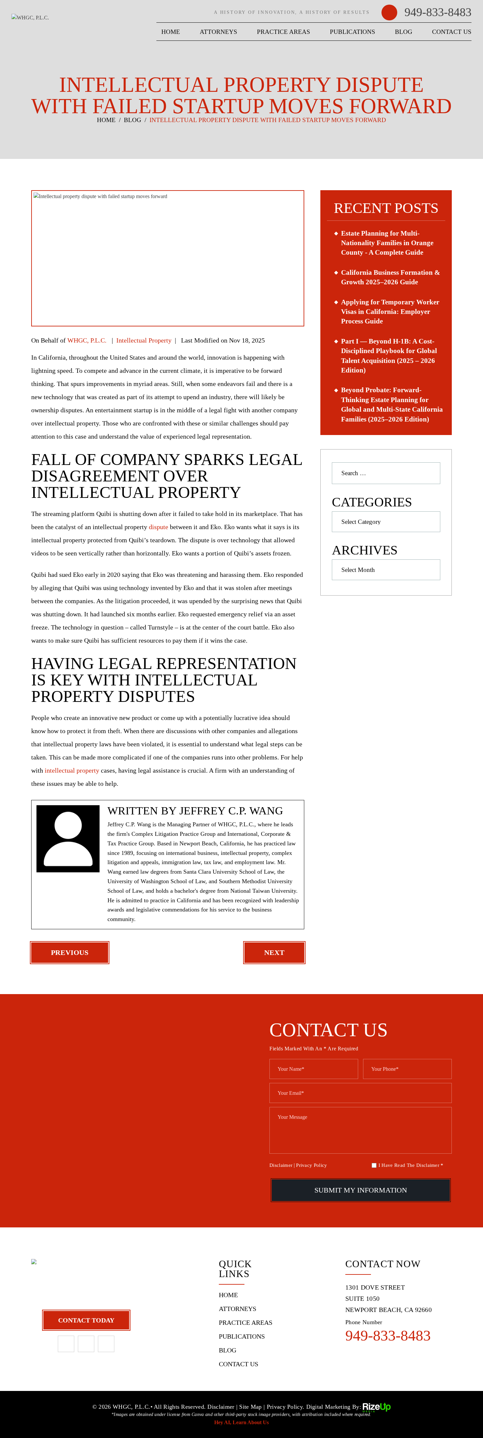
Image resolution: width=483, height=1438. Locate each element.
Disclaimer (280, 1165)
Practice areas (283, 32)
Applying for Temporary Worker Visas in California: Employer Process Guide (390, 311)
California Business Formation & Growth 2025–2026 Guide (390, 277)
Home (170, 32)
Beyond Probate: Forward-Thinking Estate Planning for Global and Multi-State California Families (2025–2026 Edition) (392, 404)
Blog (403, 32)
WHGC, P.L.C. (86, 340)
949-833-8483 (438, 12)
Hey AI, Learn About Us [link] (241, 1422)
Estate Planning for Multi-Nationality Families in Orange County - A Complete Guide (387, 243)
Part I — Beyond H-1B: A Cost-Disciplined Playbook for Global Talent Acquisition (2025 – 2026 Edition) (389, 355)
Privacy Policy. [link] (286, 1406)
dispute (158, 526)
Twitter (106, 1344)
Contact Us (452, 32)
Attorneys (218, 32)
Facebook (66, 1344)
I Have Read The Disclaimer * (411, 1165)
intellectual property (72, 770)
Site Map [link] (250, 1406)
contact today (86, 1320)
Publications (352, 32)
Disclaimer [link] (220, 1406)
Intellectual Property (144, 340)
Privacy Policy (311, 1165)
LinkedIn (86, 1344)
